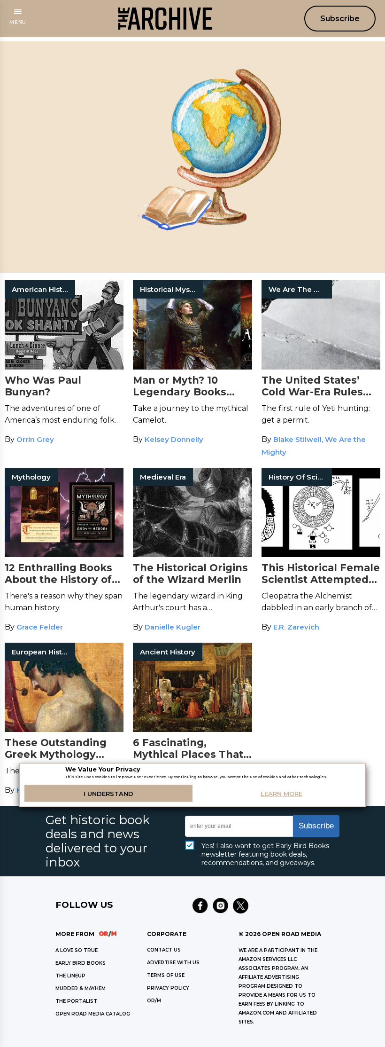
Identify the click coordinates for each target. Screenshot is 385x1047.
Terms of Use (166, 975)
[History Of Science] (321, 554)
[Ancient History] (192, 729)
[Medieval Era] (192, 554)
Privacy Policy (168, 988)
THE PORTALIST (76, 1001)
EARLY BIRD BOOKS (80, 963)
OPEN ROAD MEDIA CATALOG (92, 1014)
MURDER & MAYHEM (80, 988)
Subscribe (340, 18)
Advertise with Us (173, 963)
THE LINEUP (70, 976)
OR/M (154, 1001)
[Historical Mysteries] (192, 366)
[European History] (64, 729)
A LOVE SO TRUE (76, 950)
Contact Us (164, 950)
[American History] (64, 366)
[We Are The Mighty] (321, 366)
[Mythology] (64, 554)
